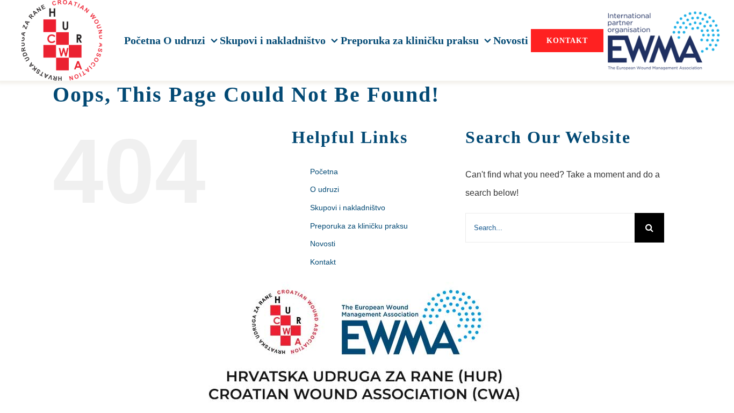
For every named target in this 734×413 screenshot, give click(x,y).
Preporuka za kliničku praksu (359, 226)
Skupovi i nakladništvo (347, 207)
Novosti (322, 243)
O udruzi (324, 189)
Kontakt (323, 262)
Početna (324, 171)
